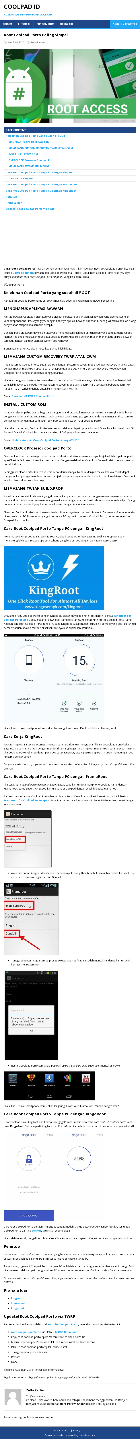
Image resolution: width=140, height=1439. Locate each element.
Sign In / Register (125, 24)
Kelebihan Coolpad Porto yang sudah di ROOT (35, 136)
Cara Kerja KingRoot (22, 178)
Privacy (76, 1430)
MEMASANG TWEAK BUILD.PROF (29, 166)
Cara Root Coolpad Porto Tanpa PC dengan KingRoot (40, 172)
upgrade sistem (23, 272)
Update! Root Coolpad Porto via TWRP (30, 209)
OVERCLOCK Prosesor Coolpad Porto (32, 160)
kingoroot (17, 1308)
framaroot (18, 1303)
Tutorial (24, 24)
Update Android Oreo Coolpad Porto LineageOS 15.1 (45, 440)
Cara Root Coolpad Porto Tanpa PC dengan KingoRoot (41, 190)
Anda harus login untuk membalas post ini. (29, 1417)
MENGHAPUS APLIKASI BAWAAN (29, 142)
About (57, 1430)
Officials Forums (87, 1435)
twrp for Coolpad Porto (63, 1324)
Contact (66, 1430)
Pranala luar (14, 203)
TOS (84, 1430)
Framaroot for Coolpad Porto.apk (25, 800)
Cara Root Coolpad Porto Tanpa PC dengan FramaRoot (41, 184)
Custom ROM (45, 24)
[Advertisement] (70, 241)
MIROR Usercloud (66, 1332)
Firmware (66, 24)
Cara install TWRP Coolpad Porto (33, 396)
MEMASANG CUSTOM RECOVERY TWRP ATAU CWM (41, 148)
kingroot (17, 1298)
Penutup (11, 196)
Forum (7, 24)
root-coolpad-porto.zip (26, 1332)
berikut (36, 1230)
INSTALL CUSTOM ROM (23, 154)
